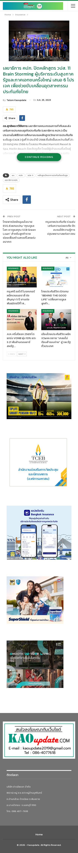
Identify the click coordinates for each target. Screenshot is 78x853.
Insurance (13, 268)
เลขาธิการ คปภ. (11, 180)
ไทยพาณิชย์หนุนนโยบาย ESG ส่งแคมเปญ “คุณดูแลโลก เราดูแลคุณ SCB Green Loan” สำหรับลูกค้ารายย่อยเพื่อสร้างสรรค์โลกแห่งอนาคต (19, 232)
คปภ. (21, 175)
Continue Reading (39, 157)
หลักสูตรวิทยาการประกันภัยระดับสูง (53, 175)
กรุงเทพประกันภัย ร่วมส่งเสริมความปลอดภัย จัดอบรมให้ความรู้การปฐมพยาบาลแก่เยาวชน (60, 228)
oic (13, 175)
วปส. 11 (30, 175)
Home (39, 834)
